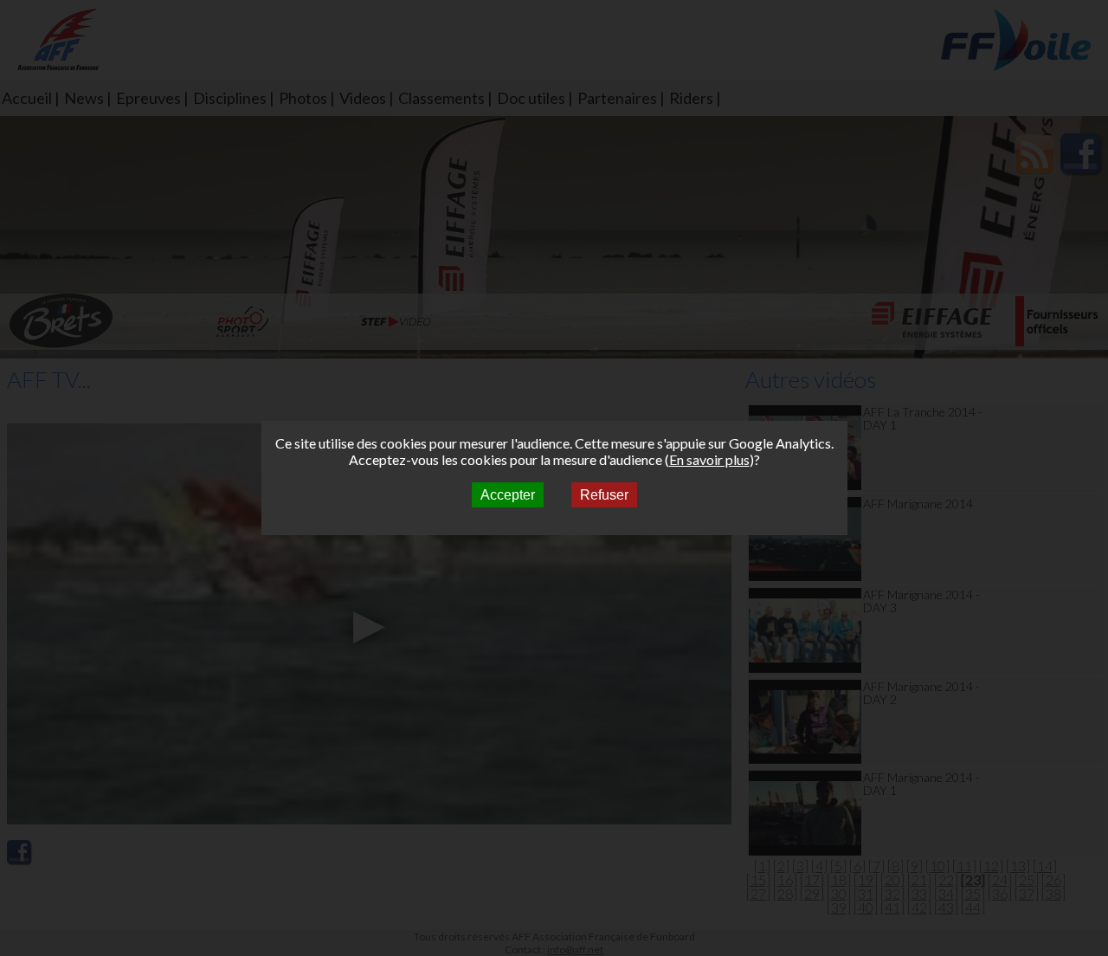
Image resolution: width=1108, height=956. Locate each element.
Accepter (507, 495)
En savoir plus (709, 459)
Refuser (604, 495)
